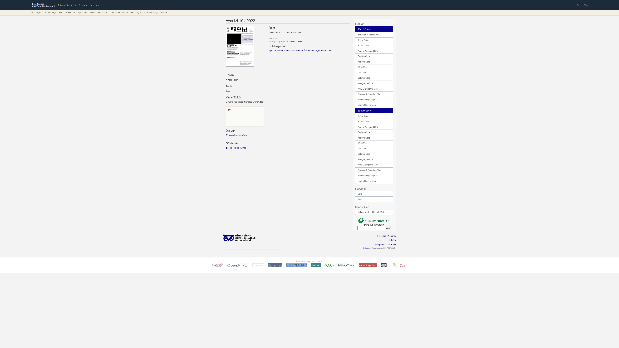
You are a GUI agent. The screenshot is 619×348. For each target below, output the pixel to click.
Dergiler (70, 13)
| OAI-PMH (390, 244)
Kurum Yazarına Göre (368, 50)
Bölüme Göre (364, 77)
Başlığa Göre (364, 56)
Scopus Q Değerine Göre (369, 94)
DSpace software (370, 248)
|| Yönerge (391, 235)
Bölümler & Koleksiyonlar (369, 34)
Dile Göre (362, 72)
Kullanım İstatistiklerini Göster (372, 211)
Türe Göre (362, 66)
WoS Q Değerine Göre (368, 88)
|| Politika (381, 235)
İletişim (392, 240)
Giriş (586, 5)
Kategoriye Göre (365, 83)
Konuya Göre (364, 61)
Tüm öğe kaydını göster (236, 135)
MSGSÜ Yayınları (53, 13)
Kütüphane (380, 244)
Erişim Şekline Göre (367, 104)
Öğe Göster (161, 13)
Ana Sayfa (36, 13)
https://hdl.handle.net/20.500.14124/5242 (290, 42)
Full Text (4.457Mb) (237, 147)
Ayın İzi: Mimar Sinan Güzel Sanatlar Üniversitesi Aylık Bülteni (115, 13)
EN (577, 5)
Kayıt (360, 199)
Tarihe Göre (363, 40)
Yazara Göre (363, 45)
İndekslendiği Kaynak (368, 99)
